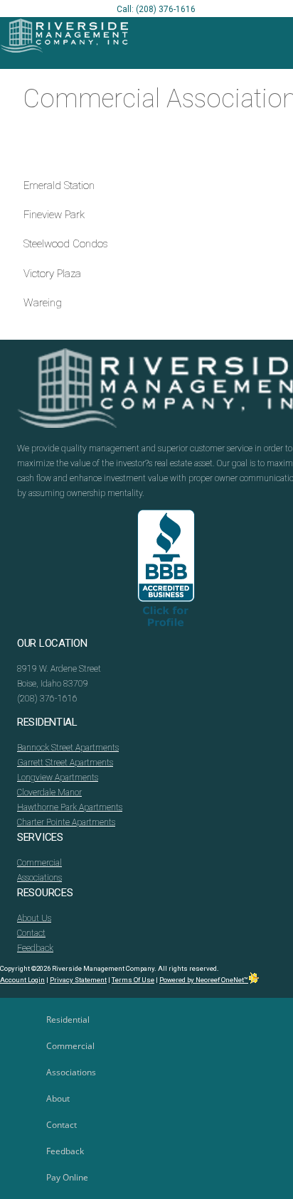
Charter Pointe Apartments (66, 822)
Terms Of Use (133, 980)
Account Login (22, 980)
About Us (34, 918)
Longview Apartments (57, 778)
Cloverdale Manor (49, 792)
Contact (31, 933)
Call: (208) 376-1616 (156, 9)
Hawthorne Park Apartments (69, 807)
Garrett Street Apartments (65, 763)
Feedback (35, 948)
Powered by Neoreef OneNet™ (203, 980)
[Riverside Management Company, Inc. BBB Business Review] (166, 573)
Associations (39, 878)
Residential (68, 1019)
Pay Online (67, 1177)
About (58, 1098)
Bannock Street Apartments (68, 748)
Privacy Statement (78, 980)
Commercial (39, 863)
